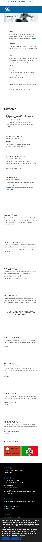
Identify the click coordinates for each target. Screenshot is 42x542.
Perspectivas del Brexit (14, 136)
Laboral (12, 44)
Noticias (17, 119)
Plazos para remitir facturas (15, 156)
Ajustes (24, 539)
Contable (12, 82)
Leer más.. (33, 39)
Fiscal (11, 32)
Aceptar (6, 539)
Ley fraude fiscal (11, 178)
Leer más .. (26, 51)
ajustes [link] (22, 535)
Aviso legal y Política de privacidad (13, 517)
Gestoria (12, 70)
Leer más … (20, 77)
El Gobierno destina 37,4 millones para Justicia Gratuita (19, 116)
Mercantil (12, 56)
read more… (26, 127)
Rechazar (15, 539)
